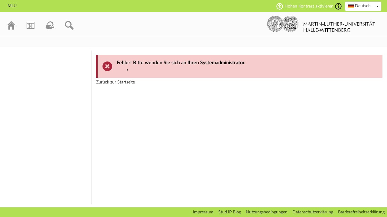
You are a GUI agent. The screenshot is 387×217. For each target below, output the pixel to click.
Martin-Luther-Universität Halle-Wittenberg (321, 24)
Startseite (126, 82)
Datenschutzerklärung (312, 212)
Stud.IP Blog (229, 212)
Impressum (203, 212)
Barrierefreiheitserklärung (361, 212)
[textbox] (363, 6)
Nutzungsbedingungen (267, 212)
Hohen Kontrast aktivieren (309, 6)
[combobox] (363, 6)
